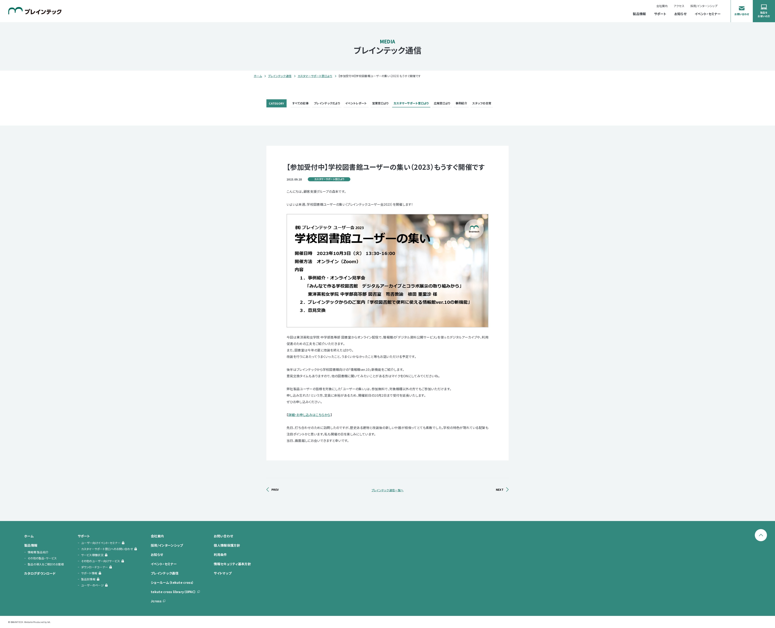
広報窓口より (442, 103)
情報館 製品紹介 (38, 552)
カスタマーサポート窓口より (315, 76)
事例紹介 (461, 103)
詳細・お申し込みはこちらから (309, 414)
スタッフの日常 (481, 103)
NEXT (500, 490)
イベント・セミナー (708, 14)
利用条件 (220, 555)
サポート (660, 14)
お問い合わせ (223, 536)
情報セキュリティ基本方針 (232, 564)
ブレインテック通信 (279, 76)
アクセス (679, 6)
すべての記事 (300, 103)
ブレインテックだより (327, 103)
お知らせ (680, 14)
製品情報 (639, 14)
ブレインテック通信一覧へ (388, 490)
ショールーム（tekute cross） (172, 582)
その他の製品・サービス (42, 558)
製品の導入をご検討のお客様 (46, 564)
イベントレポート (356, 103)
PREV (275, 490)
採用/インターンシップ (167, 545)
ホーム (258, 76)
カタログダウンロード (40, 573)
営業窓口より (380, 103)
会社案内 (662, 6)
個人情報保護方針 (227, 545)
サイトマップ (222, 573)
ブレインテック (35, 10)
